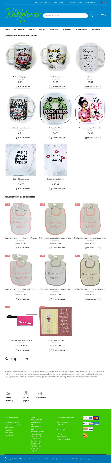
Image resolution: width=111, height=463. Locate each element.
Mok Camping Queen (21, 77)
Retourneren (10, 435)
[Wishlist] (96, 15)
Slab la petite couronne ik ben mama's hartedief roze (21, 238)
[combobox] (65, 15)
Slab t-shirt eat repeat (21, 179)
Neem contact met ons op (74, 2)
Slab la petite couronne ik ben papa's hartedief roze (90, 238)
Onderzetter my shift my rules (90, 128)
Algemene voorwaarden (14, 425)
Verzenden (9, 433)
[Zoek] (85, 15)
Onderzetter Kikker (55, 128)
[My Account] (91, 15)
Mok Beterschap (55, 77)
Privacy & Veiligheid (12, 422)
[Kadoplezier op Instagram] (5, 460)
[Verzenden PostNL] (85, 436)
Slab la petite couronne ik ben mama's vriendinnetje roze (55, 238)
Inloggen (61, 2)
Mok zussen (90, 77)
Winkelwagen (62, 436)
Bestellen (9, 430)
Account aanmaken (90, 2)
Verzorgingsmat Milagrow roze (21, 340)
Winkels (60, 425)
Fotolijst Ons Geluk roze (55, 340)
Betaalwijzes (10, 427)
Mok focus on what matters (21, 128)
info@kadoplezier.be (37, 432)
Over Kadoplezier (63, 422)
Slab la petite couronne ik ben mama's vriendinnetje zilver (55, 289)
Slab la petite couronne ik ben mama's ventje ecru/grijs (90, 289)
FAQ (55, 2)
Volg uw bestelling (64, 439)
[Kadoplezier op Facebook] (5, 457)
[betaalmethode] (91, 418)
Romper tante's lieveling (55, 179)
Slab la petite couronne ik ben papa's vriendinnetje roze (21, 289)
